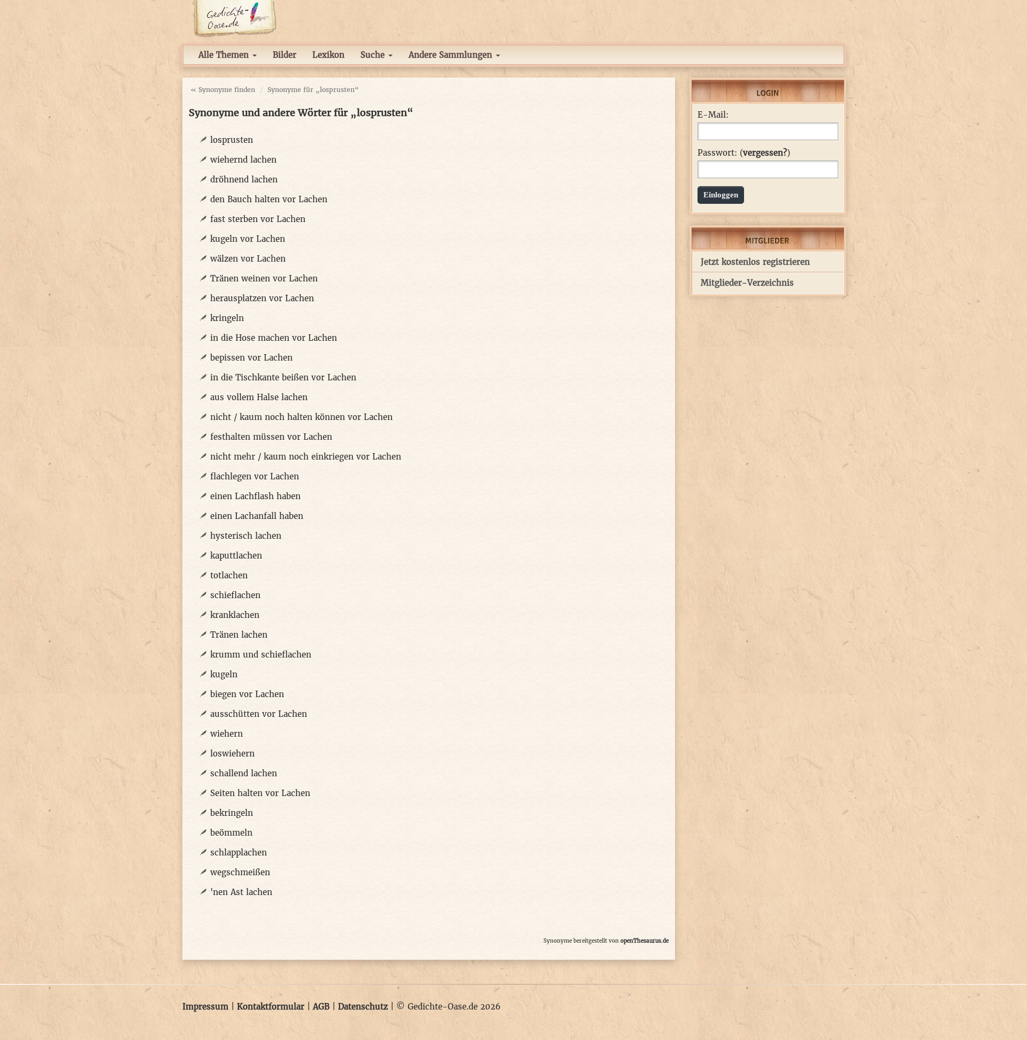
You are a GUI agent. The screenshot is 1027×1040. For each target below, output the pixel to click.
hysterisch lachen (245, 536)
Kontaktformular (270, 1006)
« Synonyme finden (222, 90)
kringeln (227, 318)
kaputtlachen (236, 555)
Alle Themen (224, 55)
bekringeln (231, 813)
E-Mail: (713, 115)
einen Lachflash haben (255, 496)
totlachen (229, 575)
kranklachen (234, 615)
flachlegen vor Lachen (254, 476)
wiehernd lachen (243, 160)
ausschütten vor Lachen (258, 714)
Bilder (284, 55)
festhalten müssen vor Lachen (271, 437)
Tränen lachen (238, 635)
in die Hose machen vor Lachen (273, 338)
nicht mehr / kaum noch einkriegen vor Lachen (305, 457)
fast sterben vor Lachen (257, 219)
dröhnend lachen (244, 179)
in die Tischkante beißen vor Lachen (283, 377)
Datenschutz (363, 1006)
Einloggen (720, 194)
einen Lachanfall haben (256, 516)
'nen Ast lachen (241, 892)
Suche (374, 55)
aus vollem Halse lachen (259, 397)
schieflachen (235, 595)
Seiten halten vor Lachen (260, 793)
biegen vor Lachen (247, 694)
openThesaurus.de (644, 940)
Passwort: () (744, 153)
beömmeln (231, 833)
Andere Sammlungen (452, 55)
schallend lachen (243, 773)
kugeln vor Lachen (247, 239)
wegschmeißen (240, 872)
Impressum (205, 1006)
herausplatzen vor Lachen (262, 298)
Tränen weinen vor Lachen (264, 278)
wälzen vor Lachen (248, 259)
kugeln (223, 674)
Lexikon (328, 55)
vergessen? (765, 153)
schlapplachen (238, 852)
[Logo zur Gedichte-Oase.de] (234, 18)
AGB (321, 1006)
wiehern (226, 734)
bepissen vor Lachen (251, 358)
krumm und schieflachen (260, 654)
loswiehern (232, 753)
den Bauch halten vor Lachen (268, 199)
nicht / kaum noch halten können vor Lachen (301, 417)
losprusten (231, 140)
